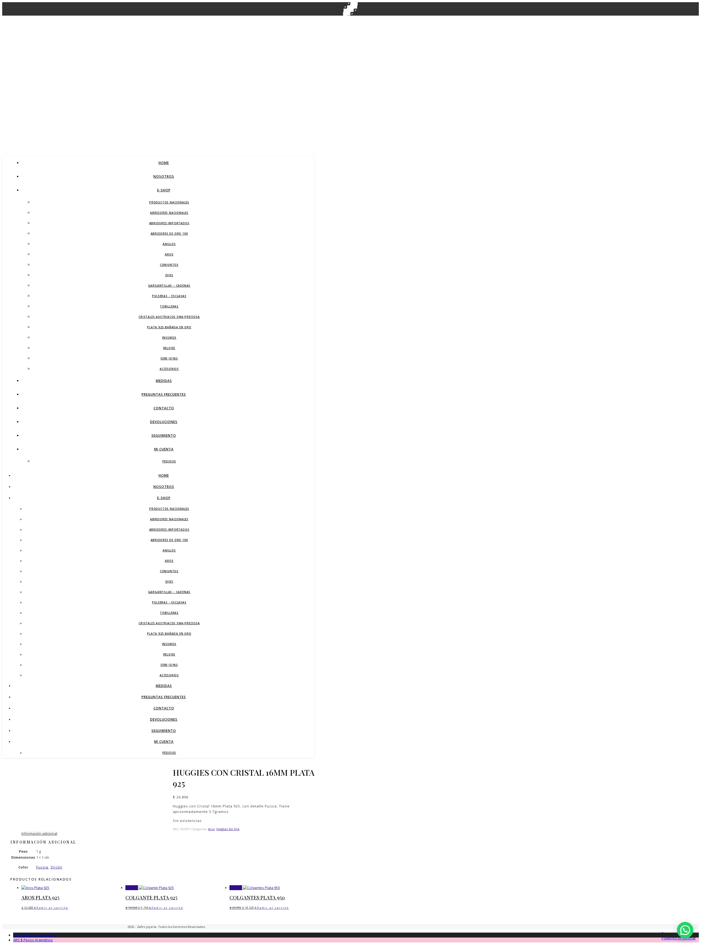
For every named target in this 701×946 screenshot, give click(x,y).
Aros (169, 254)
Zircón (56, 867)
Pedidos (169, 461)
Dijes (169, 275)
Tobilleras (169, 306)
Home (164, 162)
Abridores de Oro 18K (169, 233)
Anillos (169, 244)
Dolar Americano (34, 935)
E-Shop (164, 190)
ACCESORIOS (169, 369)
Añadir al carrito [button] (51, 908)
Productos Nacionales (169, 202)
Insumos (169, 338)
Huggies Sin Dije (228, 829)
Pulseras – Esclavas (169, 296)
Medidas (164, 380)
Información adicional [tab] (39, 833)
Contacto (164, 408)
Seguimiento (163, 435)
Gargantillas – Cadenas (169, 285)
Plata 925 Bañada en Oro (169, 327)
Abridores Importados (169, 223)
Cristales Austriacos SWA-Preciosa (169, 317)
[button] (685, 930)
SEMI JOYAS (169, 358)
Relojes (169, 348)
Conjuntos (169, 265)
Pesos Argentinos (33, 940)
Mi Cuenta (164, 449)
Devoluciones (163, 421)
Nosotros (163, 176)
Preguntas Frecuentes (164, 394)
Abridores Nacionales (169, 213)
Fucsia (42, 867)
